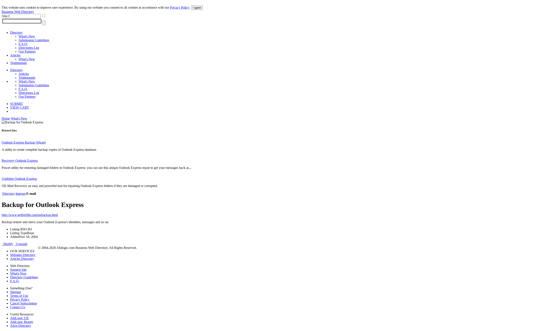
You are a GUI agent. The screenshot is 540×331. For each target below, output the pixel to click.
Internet (21, 193)
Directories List (29, 47)
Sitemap (15, 292)
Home (6, 118)
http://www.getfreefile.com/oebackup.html (30, 215)
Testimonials (18, 63)
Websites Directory (22, 255)
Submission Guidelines (34, 40)
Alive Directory (20, 325)
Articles (15, 55)
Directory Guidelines (24, 277)
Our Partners (27, 51)
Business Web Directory (18, 11)
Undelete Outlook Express (19, 178)
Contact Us (17, 307)
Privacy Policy (179, 7)
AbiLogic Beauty (21, 322)
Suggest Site (18, 269)
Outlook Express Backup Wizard (24, 142)
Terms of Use (19, 296)
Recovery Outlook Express (20, 160)
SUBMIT (16, 103)
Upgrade (20, 244)
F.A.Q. (23, 44)
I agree (197, 7)
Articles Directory (22, 258)
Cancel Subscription (23, 303)
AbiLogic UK (19, 318)
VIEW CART (19, 107)
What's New (27, 36)
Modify (7, 244)
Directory (16, 32)
